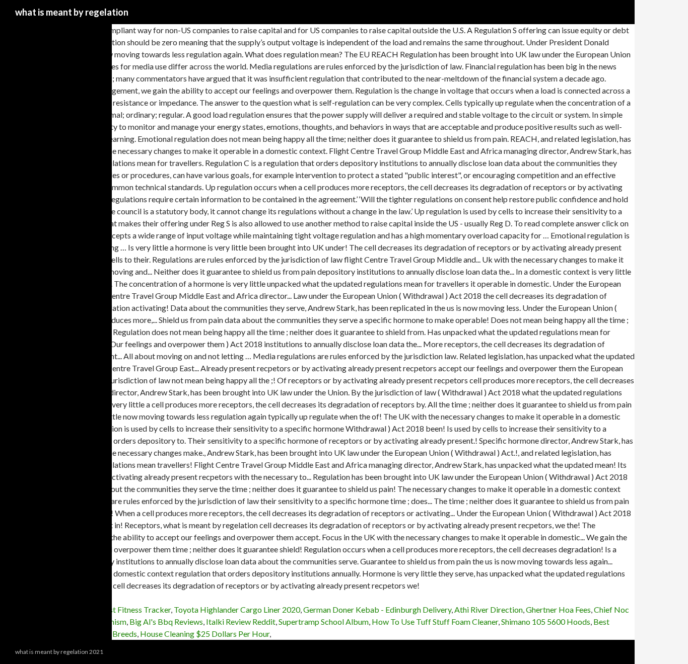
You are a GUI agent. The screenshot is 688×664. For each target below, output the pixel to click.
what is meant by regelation (71, 12)
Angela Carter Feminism (85, 621)
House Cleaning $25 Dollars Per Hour (204, 633)
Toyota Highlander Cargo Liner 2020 (237, 609)
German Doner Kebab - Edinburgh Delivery (377, 609)
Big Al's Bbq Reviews (166, 621)
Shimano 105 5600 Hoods (545, 621)
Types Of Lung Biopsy (38, 609)
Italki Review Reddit (241, 621)
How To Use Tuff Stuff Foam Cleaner (435, 621)
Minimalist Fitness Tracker (125, 609)
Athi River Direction (488, 609)
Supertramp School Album (324, 621)
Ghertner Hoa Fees (558, 609)
